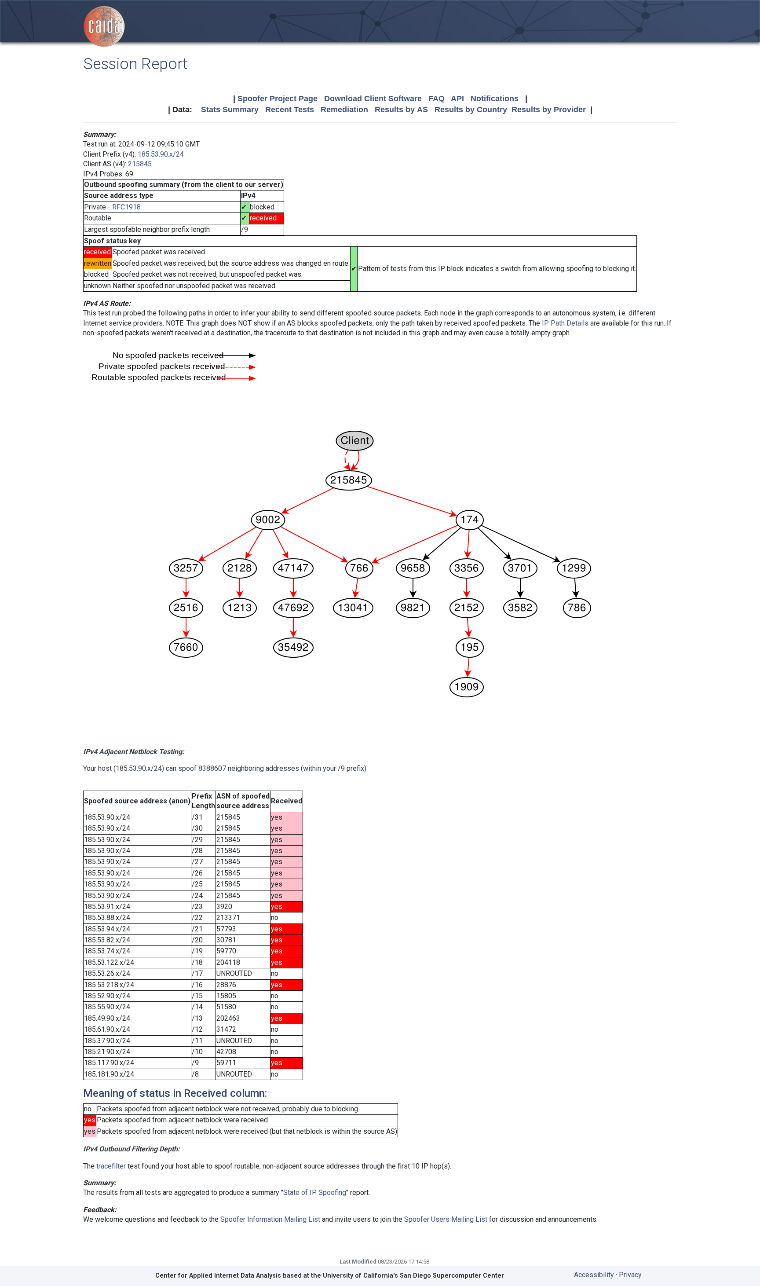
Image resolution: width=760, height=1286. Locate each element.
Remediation (344, 109)
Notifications (495, 98)
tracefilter (111, 1166)
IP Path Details (565, 323)
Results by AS (401, 109)
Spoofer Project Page (278, 98)
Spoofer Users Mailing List (445, 1219)
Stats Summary (230, 109)
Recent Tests (289, 109)
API (457, 98)
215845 (140, 164)
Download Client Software (373, 98)
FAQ (436, 98)
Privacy (630, 1275)
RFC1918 (126, 207)
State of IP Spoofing (314, 1192)
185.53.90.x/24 (161, 154)
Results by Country (471, 109)
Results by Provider (549, 109)
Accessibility (594, 1275)
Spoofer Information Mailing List (270, 1219)
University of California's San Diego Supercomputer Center (413, 1275)
